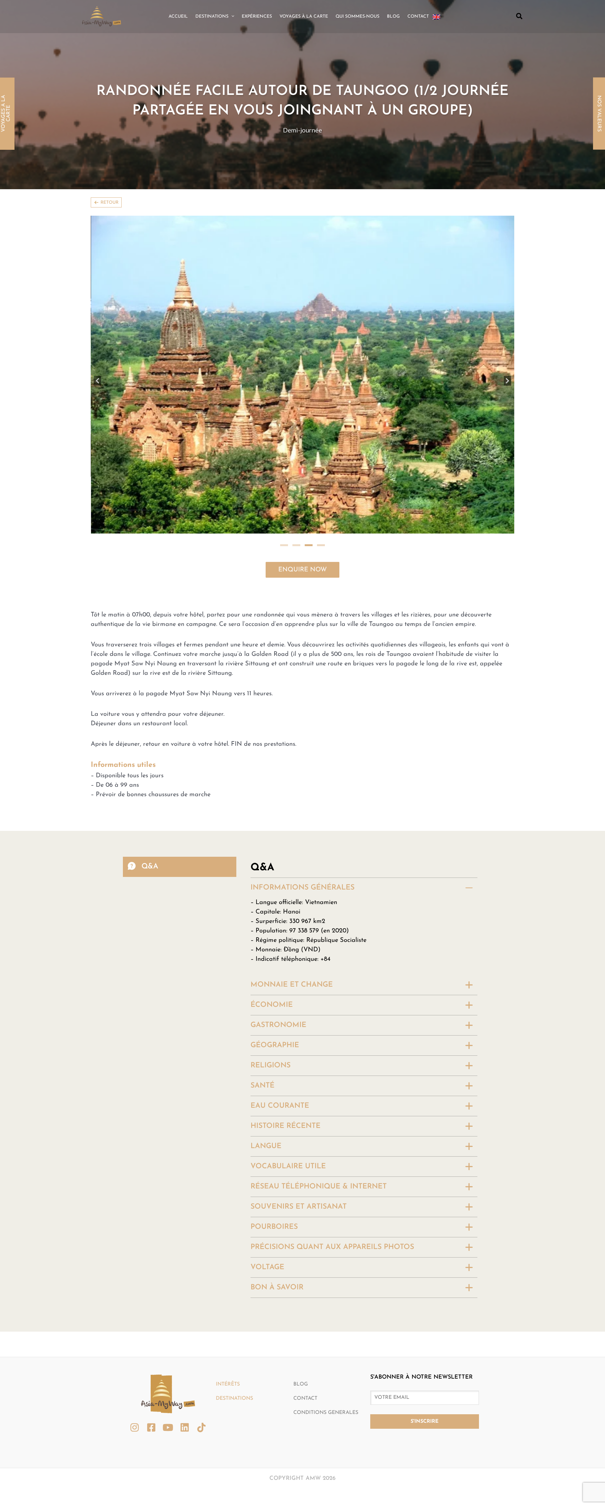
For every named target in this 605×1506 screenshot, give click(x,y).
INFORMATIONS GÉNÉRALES (302, 758)
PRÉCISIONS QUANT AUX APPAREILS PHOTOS (332, 1117)
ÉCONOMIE (272, 875)
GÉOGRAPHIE (275, 915)
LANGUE (266, 1016)
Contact (305, 1268)
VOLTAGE (267, 1137)
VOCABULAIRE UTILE (288, 1037)
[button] (519, 16)
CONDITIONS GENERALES (325, 1283)
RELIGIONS (271, 936)
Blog (300, 1254)
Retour (109, 202)
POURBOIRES (274, 1097)
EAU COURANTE (280, 976)
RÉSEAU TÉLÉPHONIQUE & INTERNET (319, 1057)
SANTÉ (262, 956)
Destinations (234, 1268)
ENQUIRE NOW (302, 440)
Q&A (149, 736)
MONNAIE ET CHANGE (292, 855)
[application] (231, 16)
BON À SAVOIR (277, 1158)
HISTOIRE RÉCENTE (285, 996)
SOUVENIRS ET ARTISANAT (299, 1077)
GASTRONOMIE (278, 895)
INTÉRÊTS (228, 1254)
